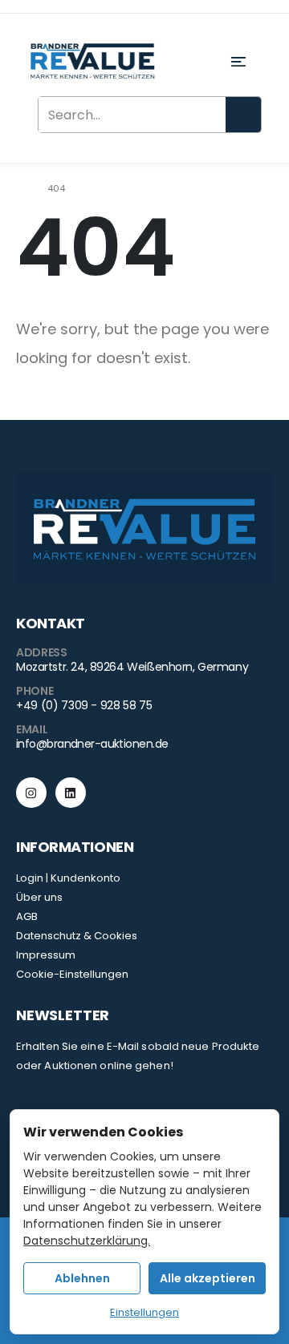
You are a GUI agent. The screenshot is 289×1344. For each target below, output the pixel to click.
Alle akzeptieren (207, 1278)
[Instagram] (31, 792)
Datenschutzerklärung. (86, 1241)
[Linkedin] (70, 792)
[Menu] (243, 61)
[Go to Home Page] (20, 188)
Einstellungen (144, 1312)
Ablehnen (82, 1278)
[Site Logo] (92, 62)
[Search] (243, 114)
